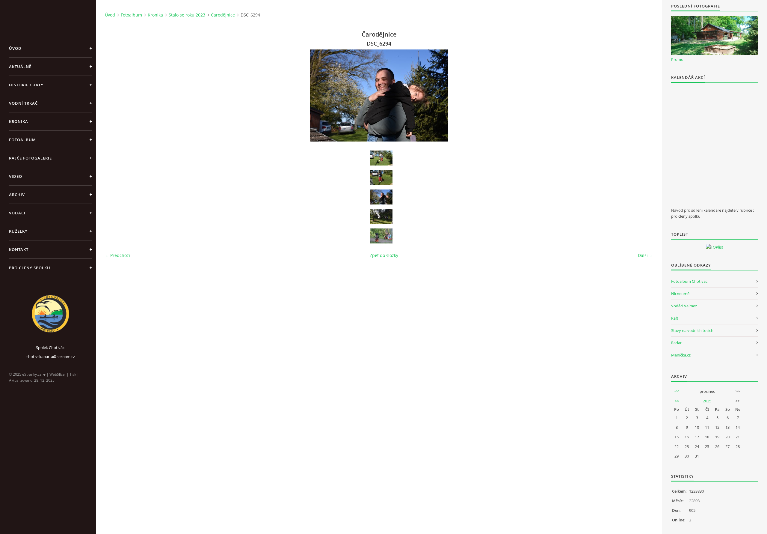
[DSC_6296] (381, 235)
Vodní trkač (23, 103)
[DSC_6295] (381, 216)
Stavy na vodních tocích (692, 330)
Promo (677, 59)
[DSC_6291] (381, 158)
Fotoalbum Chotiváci (689, 281)
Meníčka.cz (681, 355)
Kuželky (18, 231)
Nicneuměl (680, 293)
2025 (707, 401)
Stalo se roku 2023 (187, 15)
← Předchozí (117, 255)
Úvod (15, 48)
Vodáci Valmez (684, 306)
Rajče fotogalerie (30, 158)
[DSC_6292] (381, 177)
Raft (674, 318)
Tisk (73, 374)
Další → (645, 255)
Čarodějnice (223, 15)
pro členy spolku (29, 267)
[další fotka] (643, 95)
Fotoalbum (22, 139)
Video (15, 176)
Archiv (17, 194)
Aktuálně (20, 66)
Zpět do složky (384, 255)
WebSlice (57, 374)
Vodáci (17, 213)
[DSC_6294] (381, 196)
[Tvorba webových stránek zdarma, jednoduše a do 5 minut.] (44, 374)
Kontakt (18, 249)
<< (676, 391)
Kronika (18, 121)
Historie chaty (26, 85)
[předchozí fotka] (114, 95)
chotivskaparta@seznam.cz (50, 356)
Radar (676, 342)
